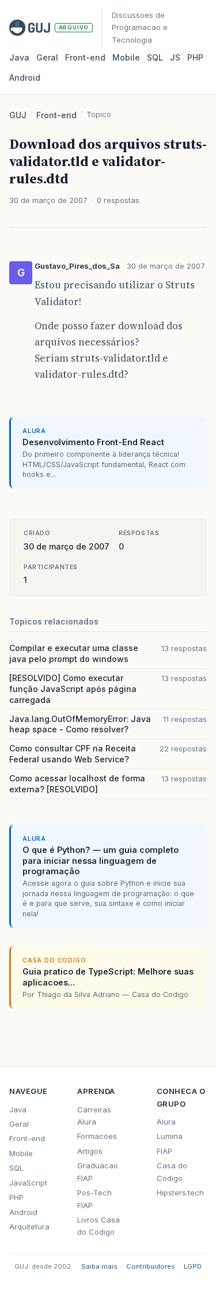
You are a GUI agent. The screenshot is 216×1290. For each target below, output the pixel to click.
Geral (47, 57)
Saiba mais (99, 1266)
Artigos (90, 1151)
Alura (166, 1121)
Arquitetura (29, 1226)
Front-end (56, 115)
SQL (155, 57)
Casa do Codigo (172, 1171)
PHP (195, 57)
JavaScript (28, 1182)
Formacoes (97, 1136)
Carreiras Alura (94, 1115)
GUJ (17, 115)
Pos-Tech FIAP (94, 1198)
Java (19, 57)
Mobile (126, 57)
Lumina (170, 1136)
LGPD (193, 1266)
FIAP (164, 1151)
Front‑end (85, 57)
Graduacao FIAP (97, 1171)
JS (175, 57)
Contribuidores (150, 1266)
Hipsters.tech (180, 1192)
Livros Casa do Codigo (98, 1225)
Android (24, 77)
